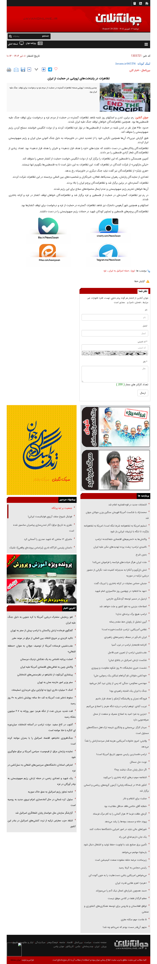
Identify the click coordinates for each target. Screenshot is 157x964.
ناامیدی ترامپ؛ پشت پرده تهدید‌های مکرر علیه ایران (120, 547)
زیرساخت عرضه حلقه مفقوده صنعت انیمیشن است (121, 860)
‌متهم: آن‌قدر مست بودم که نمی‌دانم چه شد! (125, 927)
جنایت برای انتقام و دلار (135, 799)
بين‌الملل (145, 70)
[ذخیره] (23, 69)
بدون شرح (141, 555)
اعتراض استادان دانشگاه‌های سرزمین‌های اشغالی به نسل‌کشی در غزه (42, 768)
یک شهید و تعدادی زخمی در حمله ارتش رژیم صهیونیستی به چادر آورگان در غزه (42, 781)
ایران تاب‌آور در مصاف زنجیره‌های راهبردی (125, 637)
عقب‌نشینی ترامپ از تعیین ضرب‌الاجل (127, 653)
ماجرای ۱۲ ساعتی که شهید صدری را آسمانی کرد (48, 539)
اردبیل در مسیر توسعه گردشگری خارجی (126, 599)
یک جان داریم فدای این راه (132, 837)
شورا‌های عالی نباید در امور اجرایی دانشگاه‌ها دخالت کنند (118, 829)
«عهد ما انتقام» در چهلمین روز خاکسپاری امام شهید (121, 591)
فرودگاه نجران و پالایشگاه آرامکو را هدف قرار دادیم (121, 699)
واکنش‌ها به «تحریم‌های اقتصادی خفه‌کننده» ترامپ (121, 539)
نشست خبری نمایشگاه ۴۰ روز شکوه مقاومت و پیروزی (119, 668)
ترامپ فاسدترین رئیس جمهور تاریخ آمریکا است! (121, 754)
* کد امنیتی (142, 341)
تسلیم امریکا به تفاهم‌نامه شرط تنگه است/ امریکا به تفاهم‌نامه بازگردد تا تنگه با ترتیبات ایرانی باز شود (116, 529)
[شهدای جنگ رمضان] (115, 426)
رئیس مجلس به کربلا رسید (133, 868)
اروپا (133, 271)
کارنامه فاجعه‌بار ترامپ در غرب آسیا (129, 645)
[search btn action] (10, 36)
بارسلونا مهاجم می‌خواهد (134, 852)
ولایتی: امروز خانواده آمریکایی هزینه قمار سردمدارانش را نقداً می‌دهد (117, 744)
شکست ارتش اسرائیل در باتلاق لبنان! (128, 660)
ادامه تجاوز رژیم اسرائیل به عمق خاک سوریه (50, 792)
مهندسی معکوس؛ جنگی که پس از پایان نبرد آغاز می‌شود (118, 683)
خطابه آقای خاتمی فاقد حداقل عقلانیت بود (125, 806)
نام (146, 310)
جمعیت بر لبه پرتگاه (61, 508)
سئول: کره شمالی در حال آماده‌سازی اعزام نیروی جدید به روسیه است (42, 802)
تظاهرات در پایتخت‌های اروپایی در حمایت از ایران (78, 78)
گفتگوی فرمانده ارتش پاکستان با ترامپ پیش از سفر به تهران (42, 630)
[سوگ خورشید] (115, 469)
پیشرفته (16, 36)
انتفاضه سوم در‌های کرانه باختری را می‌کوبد (125, 777)
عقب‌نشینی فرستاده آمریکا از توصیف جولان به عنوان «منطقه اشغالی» (42, 649)
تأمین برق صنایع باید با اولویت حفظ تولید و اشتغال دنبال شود (115, 845)
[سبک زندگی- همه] (42, 450)
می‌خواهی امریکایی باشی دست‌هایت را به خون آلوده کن (118, 875)
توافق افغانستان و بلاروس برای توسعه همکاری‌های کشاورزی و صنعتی (116, 909)
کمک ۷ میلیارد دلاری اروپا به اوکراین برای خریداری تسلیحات (42, 690)
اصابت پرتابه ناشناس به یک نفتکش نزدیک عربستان (46, 659)
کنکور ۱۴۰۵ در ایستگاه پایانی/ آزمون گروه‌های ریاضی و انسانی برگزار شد (116, 788)
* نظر (145, 361)
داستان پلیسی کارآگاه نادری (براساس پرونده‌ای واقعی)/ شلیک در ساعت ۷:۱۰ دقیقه (41, 550)
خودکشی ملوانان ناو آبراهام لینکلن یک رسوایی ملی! (120, 676)
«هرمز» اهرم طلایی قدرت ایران (130, 883)
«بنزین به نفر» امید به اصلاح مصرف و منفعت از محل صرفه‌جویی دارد (121, 717)
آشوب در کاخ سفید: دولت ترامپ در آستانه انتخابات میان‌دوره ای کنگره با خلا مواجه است (42, 727)
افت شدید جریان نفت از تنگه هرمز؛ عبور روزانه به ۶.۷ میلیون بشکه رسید (42, 714)
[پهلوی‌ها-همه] (42, 591)
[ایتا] (48, 255)
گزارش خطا (139, 281)
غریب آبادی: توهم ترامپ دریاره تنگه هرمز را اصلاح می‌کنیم (117, 706)
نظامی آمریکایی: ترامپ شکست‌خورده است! (124, 629)
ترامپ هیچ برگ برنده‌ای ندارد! (131, 614)
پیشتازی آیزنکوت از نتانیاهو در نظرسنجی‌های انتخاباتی (45, 675)
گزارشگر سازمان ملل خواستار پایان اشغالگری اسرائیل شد (44, 813)
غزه (105, 271)
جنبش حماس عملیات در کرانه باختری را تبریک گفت (120, 583)
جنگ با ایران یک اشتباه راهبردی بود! (128, 691)
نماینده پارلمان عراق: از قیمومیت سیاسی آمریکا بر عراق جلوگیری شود (42, 754)
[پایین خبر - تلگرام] (108, 255)
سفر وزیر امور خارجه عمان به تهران (55, 682)
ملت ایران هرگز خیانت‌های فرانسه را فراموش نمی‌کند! (119, 562)
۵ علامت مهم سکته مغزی (134, 920)
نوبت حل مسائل (138, 762)
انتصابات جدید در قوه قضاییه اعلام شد (127, 505)
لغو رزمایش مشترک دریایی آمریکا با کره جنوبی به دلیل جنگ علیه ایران (42, 620)
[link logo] (113, 17)
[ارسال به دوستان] (16, 69)
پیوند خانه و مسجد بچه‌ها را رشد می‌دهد (126, 822)
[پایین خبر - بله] (48, 231)
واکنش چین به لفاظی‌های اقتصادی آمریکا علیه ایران (46, 667)
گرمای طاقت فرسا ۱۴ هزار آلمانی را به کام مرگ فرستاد (120, 814)
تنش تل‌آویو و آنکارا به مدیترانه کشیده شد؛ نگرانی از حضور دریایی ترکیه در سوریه (118, 573)
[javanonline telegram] (50, 69)
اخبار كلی (134, 70)
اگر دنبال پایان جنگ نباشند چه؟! (130, 770)
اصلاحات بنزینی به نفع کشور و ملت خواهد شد (123, 606)
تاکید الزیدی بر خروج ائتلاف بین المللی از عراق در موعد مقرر (42, 638)
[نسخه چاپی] (9, 69)
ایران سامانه (16, 960)
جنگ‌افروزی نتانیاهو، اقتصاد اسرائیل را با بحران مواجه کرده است (42, 741)
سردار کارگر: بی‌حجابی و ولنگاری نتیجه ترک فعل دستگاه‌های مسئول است (118, 730)
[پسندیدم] (55, 68)
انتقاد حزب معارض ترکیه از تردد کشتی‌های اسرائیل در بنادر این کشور (42, 823)
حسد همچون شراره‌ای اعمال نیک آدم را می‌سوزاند (121, 891)
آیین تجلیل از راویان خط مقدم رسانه (128, 622)
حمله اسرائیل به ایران (119, 271)
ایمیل (145, 325)
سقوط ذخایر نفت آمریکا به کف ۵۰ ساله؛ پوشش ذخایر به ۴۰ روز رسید (42, 700)
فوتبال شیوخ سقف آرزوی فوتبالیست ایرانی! (49, 517)
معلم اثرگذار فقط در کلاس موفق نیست (127, 898)
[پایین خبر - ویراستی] (108, 230)
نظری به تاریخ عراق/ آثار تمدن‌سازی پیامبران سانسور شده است (43, 528)
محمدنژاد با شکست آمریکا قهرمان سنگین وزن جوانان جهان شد (117, 515)
